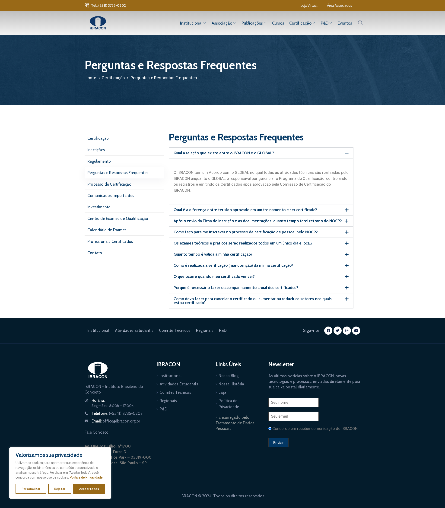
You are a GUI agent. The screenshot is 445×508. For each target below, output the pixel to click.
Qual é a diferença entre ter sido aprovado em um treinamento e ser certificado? (245, 209)
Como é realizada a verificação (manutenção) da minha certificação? (233, 265)
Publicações (252, 23)
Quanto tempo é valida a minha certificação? (213, 254)
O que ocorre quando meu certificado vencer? (214, 276)
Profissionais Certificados (110, 241)
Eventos (345, 23)
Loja (222, 392)
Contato (94, 253)
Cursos (278, 23)
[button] (309, 6)
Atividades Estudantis (134, 330)
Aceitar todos (89, 489)
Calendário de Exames (107, 230)
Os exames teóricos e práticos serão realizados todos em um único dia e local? (243, 243)
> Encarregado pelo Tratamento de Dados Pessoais (235, 423)
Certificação (300, 23)
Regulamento (99, 161)
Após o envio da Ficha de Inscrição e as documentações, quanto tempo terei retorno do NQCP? (258, 221)
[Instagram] (347, 331)
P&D (324, 23)
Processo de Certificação (109, 184)
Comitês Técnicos (175, 330)
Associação (222, 23)
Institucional (191, 23)
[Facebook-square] (328, 331)
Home (90, 77)
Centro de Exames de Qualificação (117, 218)
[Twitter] (338, 331)
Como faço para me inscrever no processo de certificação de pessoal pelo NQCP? (246, 232)
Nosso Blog (228, 375)
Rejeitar (59, 489)
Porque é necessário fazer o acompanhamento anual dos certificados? (236, 287)
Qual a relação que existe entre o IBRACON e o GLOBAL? (224, 153)
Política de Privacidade (86, 477)
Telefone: (117, 413)
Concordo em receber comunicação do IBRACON (315, 428)
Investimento (99, 207)
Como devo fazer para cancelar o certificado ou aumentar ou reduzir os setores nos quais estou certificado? (253, 300)
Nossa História (231, 384)
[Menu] (159, 241)
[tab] (261, 153)
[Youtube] (356, 331)
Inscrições (96, 149)
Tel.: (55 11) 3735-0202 (108, 5)
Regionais (204, 330)
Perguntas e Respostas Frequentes (117, 172)
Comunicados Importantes (110, 195)
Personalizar (31, 489)
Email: (116, 421)
